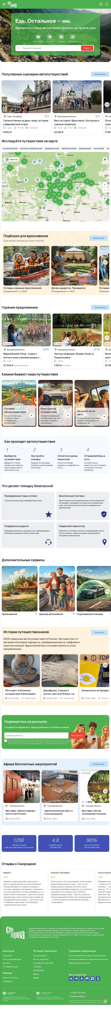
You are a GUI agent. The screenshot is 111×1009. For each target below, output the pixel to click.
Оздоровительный (52, 148)
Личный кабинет (40, 955)
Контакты (7, 963)
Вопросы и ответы (10, 977)
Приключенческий (69, 148)
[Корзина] (101, 4)
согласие (14, 740)
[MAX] (92, 978)
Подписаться (77, 735)
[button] (70, 187)
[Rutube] (87, 978)
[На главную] (12, 4)
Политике (64, 744)
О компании (7, 955)
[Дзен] (82, 978)
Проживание (38, 970)
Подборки (37, 966)
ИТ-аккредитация (10, 966)
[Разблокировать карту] (105, 159)
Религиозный (99, 148)
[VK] (71, 978)
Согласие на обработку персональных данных (88, 959)
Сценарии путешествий (43, 963)
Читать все (99, 632)
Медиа (36, 974)
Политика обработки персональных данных (87, 955)
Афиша (36, 978)
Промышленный (85, 148)
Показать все (100, 74)
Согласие (57, 742)
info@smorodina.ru (78, 996)
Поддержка (7, 981)
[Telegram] (76, 978)
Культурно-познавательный (31, 148)
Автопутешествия (41, 959)
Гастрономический (10, 148)
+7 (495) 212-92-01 (77, 992)
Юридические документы (79, 963)
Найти (87, 48)
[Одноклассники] (98, 979)
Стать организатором (12, 959)
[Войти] (106, 4)
